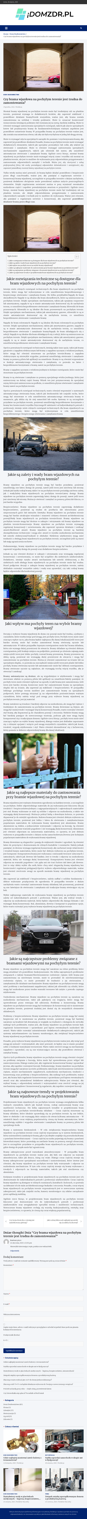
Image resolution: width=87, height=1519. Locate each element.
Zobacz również (12, 1426)
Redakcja (19, 107)
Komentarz (8, 1265)
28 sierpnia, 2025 (51, 1463)
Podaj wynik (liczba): (11, 1335)
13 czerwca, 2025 (51, 1502)
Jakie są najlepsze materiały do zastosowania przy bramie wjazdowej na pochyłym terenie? (43, 268)
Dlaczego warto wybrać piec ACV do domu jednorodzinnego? (27, 1380)
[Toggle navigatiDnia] (6, 28)
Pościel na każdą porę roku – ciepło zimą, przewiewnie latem (27, 1389)
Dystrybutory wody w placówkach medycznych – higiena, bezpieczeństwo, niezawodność (38, 1371)
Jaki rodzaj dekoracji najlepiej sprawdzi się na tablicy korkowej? (62, 1221)
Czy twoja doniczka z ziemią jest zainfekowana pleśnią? (21, 1221)
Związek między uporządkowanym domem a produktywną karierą (29, 1375)
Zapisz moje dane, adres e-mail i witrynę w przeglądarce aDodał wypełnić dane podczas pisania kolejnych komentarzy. (40, 1328)
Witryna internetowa (11, 1314)
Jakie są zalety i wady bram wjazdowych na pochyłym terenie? (32, 263)
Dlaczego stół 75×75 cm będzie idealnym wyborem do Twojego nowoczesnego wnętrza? (38, 1384)
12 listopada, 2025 (9, 1463)
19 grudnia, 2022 (8, 107)
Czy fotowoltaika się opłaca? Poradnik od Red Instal (23, 1393)
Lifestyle (6, 1410)
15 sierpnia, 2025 (9, 1502)
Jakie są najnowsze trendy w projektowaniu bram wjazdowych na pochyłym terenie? (41, 273)
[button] (75, 257)
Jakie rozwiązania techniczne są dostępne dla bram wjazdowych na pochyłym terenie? (41, 261)
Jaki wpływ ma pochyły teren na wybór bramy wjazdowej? (31, 265)
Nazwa (6, 1294)
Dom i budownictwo (11, 95)
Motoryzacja (8, 1413)
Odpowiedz (14, 1251)
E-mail (6, 1304)
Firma (5, 1407)
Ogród (6, 1416)
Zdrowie (6, 1419)
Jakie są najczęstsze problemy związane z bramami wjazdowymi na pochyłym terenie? (41, 270)
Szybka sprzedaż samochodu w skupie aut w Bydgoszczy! (26, 1367)
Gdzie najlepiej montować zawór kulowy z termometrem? (26, 1362)
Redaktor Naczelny (22, 1502)
